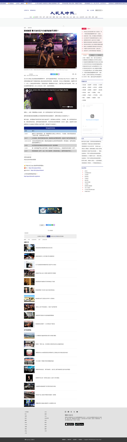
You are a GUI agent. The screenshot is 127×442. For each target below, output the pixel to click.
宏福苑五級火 (87, 191)
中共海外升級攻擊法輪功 (90, 189)
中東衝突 (86, 178)
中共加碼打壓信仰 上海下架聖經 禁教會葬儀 (93, 70)
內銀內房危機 (87, 182)
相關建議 (64, 439)
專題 (26, 428)
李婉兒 (89, 95)
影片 (26, 414)
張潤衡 (94, 92)
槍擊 (39, 239)
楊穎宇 (95, 89)
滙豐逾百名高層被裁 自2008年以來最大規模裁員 (93, 60)
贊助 (88, 10)
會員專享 (36, 17)
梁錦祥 (89, 87)
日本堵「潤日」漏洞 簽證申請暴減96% (92, 76)
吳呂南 (95, 87)
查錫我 (94, 97)
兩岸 (50, 17)
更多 (99, 97)
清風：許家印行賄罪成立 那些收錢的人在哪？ (93, 74)
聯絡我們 (69, 439)
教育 (93, 17)
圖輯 (46, 428)
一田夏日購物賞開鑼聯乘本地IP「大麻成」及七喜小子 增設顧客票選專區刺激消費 (93, 33)
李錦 (99, 92)
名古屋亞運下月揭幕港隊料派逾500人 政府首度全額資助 (93, 38)
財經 (57, 17)
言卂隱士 (96, 95)
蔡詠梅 (100, 89)
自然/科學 (82, 17)
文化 (77, 17)
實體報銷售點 (33, 10)
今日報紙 (27, 411)
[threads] (71, 412)
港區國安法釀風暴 (88, 185)
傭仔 (89, 92)
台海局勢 (86, 174)
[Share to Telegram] (55, 74)
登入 (48, 236)
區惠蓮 (84, 100)
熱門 (44, 17)
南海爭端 (86, 176)
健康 (74, 17)
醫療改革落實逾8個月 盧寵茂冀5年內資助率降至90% (93, 42)
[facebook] (68, 412)
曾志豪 (84, 84)
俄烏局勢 (86, 180)
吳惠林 (84, 95)
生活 (71, 17)
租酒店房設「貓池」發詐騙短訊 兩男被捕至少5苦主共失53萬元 (93, 36)
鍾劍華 (89, 84)
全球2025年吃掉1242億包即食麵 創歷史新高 (93, 64)
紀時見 (86, 171)
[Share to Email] (58, 74)
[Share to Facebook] (51, 74)
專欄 (64, 17)
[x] (74, 412)
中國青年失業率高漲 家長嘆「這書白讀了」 (93, 48)
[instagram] (65, 412)
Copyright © (86, 439)
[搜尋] (102, 10)
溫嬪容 (88, 97)
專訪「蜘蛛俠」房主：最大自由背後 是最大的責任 (93, 58)
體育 (90, 17)
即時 (41, 17)
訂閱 (56, 236)
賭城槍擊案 (34, 239)
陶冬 (84, 97)
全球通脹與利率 (88, 172)
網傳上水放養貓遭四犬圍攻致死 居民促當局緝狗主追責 (93, 46)
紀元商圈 (92, 10)
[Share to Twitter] (53, 74)
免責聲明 (75, 439)
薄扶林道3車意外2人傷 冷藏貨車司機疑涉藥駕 (93, 44)
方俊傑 (100, 84)
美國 (29, 239)
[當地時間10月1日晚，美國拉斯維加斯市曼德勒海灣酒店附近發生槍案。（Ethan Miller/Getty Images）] (50, 50)
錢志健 (84, 87)
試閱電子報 (26, 10)
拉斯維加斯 (44, 239)
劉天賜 (95, 84)
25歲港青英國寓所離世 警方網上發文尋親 (93, 62)
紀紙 (86, 17)
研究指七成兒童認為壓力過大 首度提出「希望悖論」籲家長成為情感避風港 (93, 31)
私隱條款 (80, 439)
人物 (26, 433)
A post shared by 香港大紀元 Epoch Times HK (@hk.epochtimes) (96, 133)
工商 (46, 430)
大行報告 (86, 184)
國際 (54, 17)
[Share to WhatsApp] (57, 74)
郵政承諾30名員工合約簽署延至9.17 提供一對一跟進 (93, 66)
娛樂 (96, 17)
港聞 (47, 17)
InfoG (60, 17)
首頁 (31, 17)
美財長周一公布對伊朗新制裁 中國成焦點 (92, 50)
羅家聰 (100, 87)
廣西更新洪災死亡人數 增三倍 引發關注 (92, 40)
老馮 (101, 95)
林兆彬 (84, 92)
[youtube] (77, 412)
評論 (67, 17)
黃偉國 (84, 89)
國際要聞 (30, 27)
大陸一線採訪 (87, 187)
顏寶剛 (89, 89)
